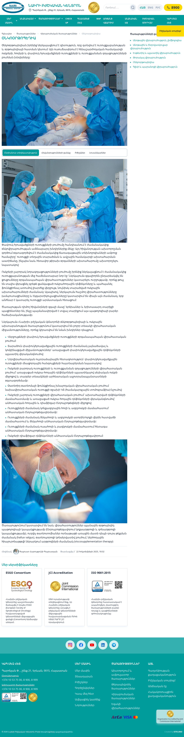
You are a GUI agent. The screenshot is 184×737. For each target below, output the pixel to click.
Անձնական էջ (157, 686)
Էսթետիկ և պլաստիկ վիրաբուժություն (155, 53)
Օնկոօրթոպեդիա (142, 62)
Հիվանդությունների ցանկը (56, 152)
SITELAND (178, 732)
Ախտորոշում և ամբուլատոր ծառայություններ (123, 674)
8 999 (34, 679)
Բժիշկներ (80, 152)
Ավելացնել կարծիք (87, 699)
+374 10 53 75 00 (12, 679)
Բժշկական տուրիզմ (161, 680)
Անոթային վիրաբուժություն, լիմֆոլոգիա (156, 40)
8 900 (26, 679)
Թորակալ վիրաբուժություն (148, 57)
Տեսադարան (84, 676)
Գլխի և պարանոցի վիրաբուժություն (153, 66)
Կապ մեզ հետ (84, 693)
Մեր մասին (82, 670)
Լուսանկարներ (97, 152)
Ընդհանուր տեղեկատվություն (20, 152)
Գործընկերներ (84, 688)
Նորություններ (84, 705)
